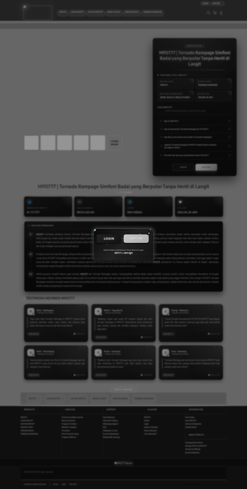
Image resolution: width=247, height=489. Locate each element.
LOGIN (109, 238)
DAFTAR (136, 238)
